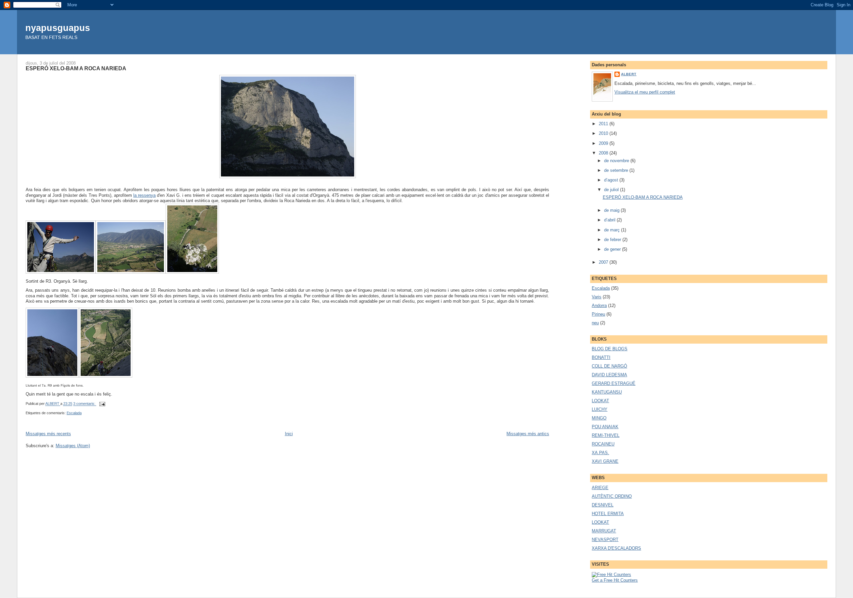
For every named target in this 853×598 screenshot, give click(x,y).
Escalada (74, 413)
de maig (612, 210)
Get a (598, 580)
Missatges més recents (48, 433)
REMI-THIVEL (605, 435)
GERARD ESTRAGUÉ (613, 383)
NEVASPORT (605, 539)
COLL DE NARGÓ (609, 366)
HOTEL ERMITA (608, 513)
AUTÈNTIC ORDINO (612, 496)
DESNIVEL (602, 504)
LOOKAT (600, 400)
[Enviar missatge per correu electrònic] (102, 404)
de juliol (612, 189)
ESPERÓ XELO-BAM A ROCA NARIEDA (76, 68)
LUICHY (599, 409)
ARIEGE (600, 487)
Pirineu (598, 314)
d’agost (611, 179)
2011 (604, 123)
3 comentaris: (84, 404)
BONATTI (601, 357)
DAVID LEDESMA (609, 374)
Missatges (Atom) (73, 445)
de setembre (616, 170)
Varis (596, 296)
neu (595, 322)
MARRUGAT (604, 530)
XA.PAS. (600, 452)
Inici (289, 433)
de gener (613, 249)
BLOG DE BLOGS (609, 348)
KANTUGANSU (607, 392)
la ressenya (144, 195)
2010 (604, 133)
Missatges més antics (527, 433)
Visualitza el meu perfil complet (644, 92)
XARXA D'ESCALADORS (616, 548)
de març (612, 229)
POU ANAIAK (605, 426)
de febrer (613, 239)
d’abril (610, 219)
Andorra (599, 305)
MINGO (599, 418)
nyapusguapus (57, 28)
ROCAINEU (603, 444)
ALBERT (628, 74)
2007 (604, 262)
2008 (604, 152)
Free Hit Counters (621, 580)
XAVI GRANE (605, 461)
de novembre (617, 160)
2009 (604, 143)
